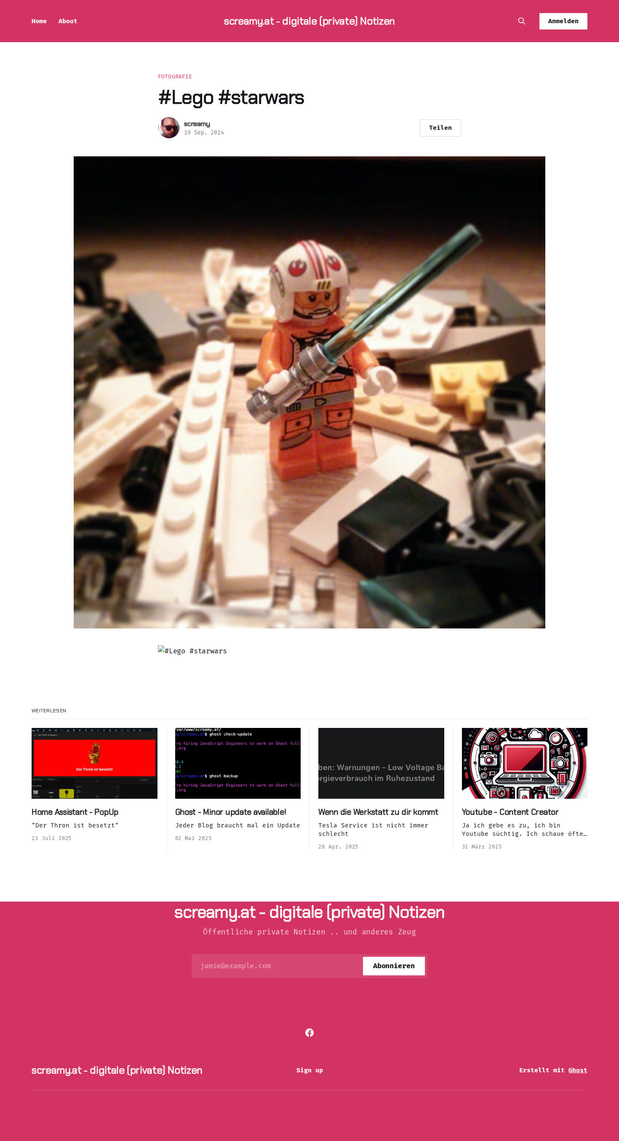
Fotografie (175, 76)
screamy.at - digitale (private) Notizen (309, 20)
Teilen (440, 128)
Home (39, 21)
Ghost (577, 1070)
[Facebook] (309, 1032)
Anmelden (563, 21)
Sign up (309, 1070)
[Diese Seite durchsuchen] (521, 21)
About (68, 21)
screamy (197, 123)
